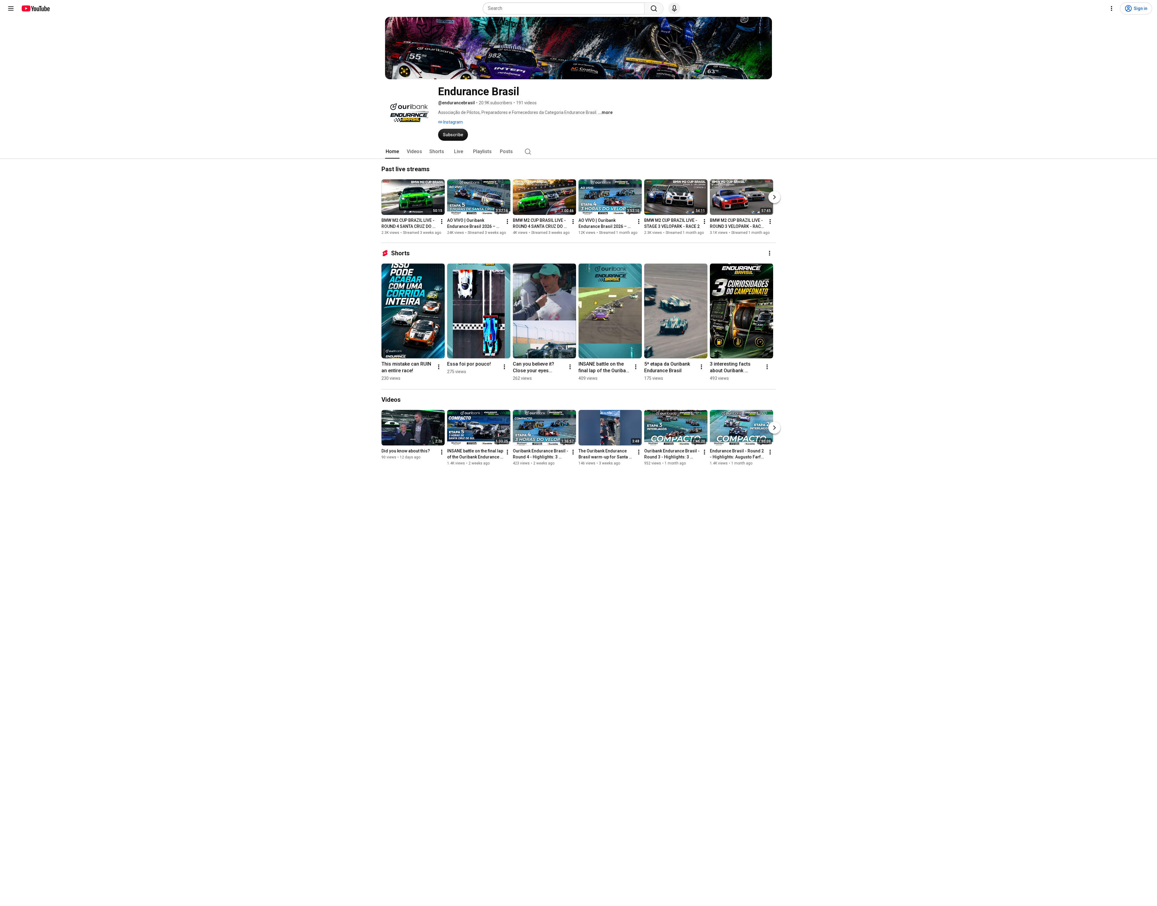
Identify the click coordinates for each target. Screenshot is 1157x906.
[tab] (392, 151)
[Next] (774, 197)
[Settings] (1111, 8)
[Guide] (10, 8)
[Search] (653, 8)
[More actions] (442, 221)
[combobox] (565, 8)
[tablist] (578, 151)
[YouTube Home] (35, 8)
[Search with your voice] (674, 8)
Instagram (452, 122)
